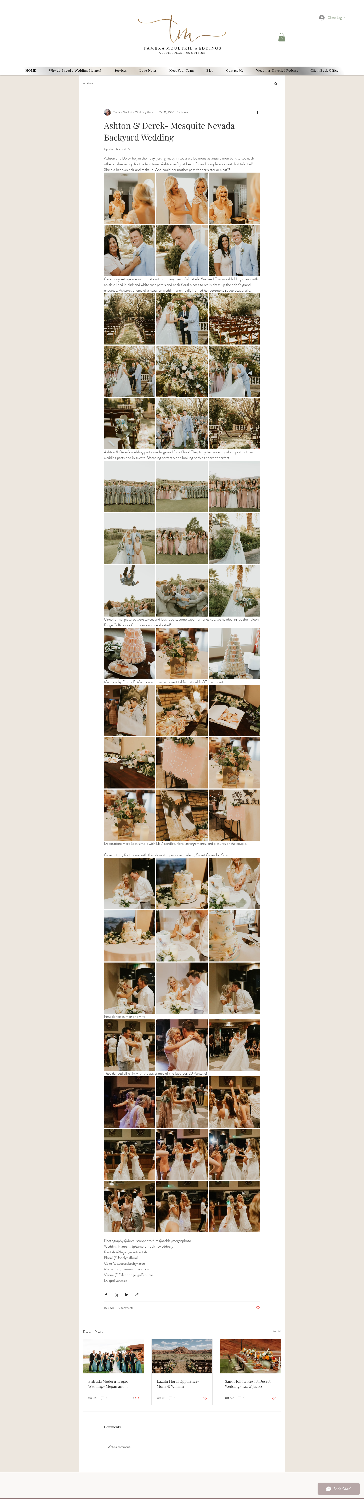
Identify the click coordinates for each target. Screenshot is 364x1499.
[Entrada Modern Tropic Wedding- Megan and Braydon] (113, 1356)
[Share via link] (137, 1295)
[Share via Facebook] (106, 1295)
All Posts (88, 83)
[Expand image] (129, 198)
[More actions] (257, 112)
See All (277, 1331)
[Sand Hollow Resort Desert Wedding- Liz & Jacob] (250, 1356)
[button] (281, 37)
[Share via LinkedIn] (127, 1295)
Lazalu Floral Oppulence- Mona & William (178, 1384)
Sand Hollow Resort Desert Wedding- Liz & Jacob (247, 1384)
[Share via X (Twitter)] (116, 1295)
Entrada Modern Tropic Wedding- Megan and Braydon (108, 1384)
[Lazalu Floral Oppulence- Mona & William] (182, 1356)
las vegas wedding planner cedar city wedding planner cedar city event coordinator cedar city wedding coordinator (99, 26)
